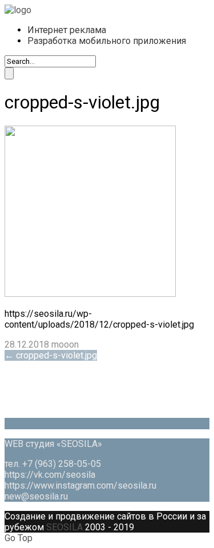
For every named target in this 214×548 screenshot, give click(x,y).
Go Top (19, 538)
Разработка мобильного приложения (106, 40)
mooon (65, 344)
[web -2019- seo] (18, 10)
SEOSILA (64, 527)
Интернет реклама (66, 30)
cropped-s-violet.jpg (51, 355)
